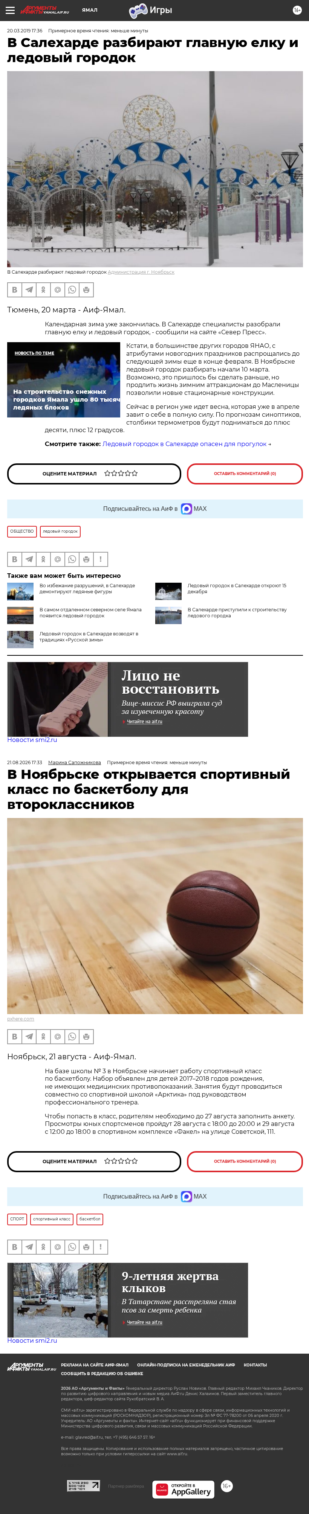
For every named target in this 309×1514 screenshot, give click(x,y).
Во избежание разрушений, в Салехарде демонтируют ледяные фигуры (87, 588)
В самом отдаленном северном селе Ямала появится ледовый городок (91, 612)
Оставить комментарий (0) (245, 473)
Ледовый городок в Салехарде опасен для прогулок (184, 444)
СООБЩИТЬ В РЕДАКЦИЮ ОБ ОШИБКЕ (102, 1373)
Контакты (255, 1365)
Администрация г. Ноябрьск (141, 272)
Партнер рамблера (126, 1486)
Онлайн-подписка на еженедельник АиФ (186, 1365)
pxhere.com (20, 1019)
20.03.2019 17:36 (24, 31)
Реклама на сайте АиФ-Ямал (94, 1365)
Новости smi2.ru (32, 739)
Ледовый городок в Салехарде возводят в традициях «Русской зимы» (89, 637)
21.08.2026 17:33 (24, 762)
